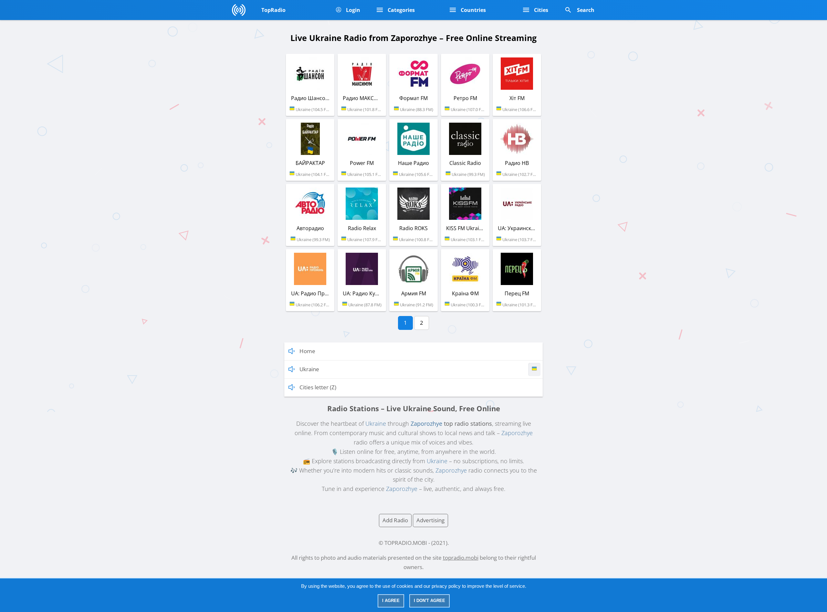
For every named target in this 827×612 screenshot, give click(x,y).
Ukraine (375, 423)
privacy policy (446, 586)
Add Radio (395, 520)
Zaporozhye (426, 423)
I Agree (391, 600)
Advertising (430, 520)
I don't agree (429, 600)
